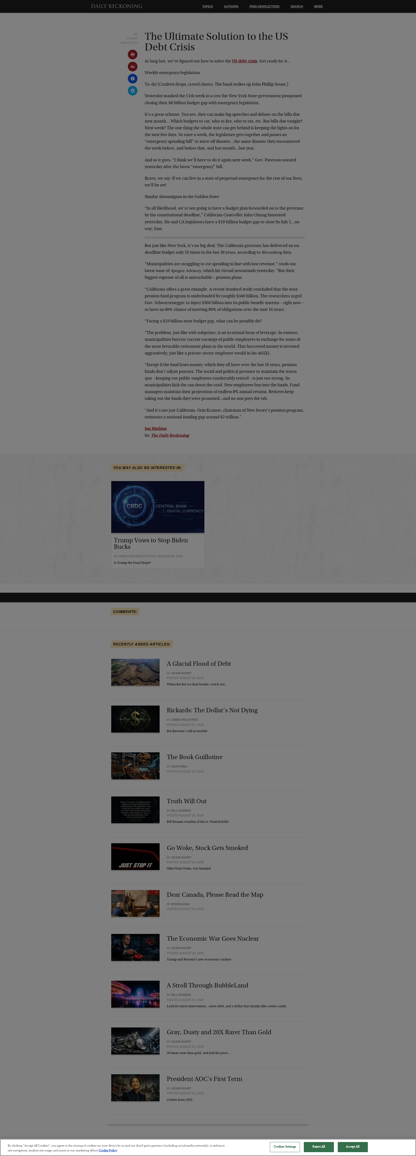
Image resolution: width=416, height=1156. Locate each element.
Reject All (318, 1147)
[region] (208, 1147)
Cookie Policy (108, 1150)
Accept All (352, 1147)
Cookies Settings (285, 1147)
